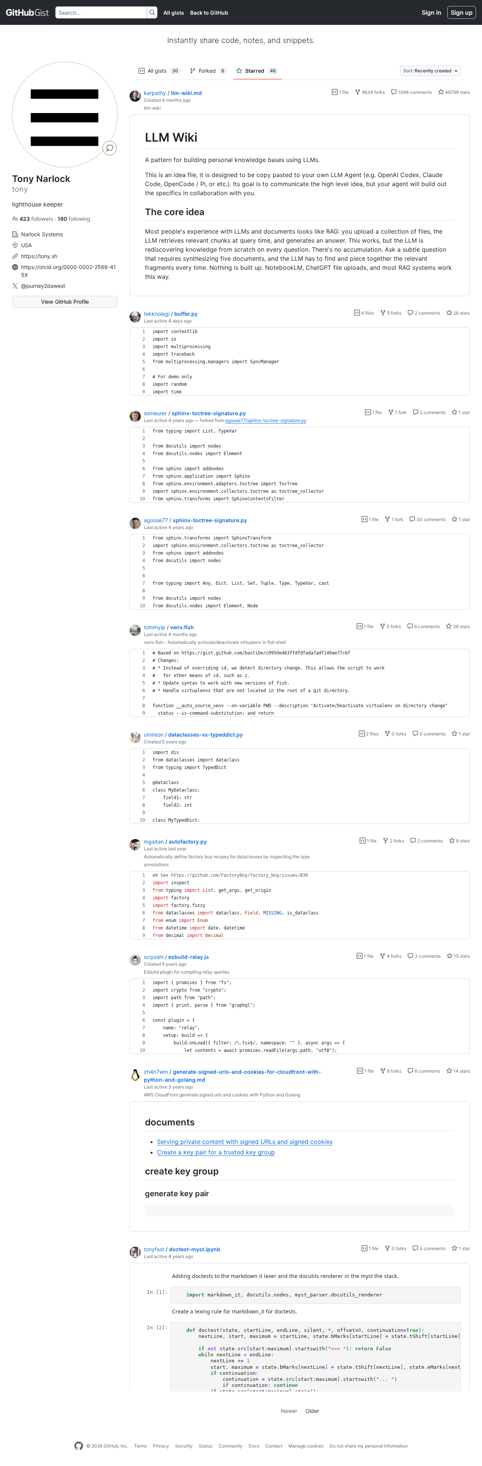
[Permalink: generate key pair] (139, 1194)
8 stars (462, 841)
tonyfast (154, 1249)
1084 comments (414, 92)
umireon (153, 734)
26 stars (461, 313)
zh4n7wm (156, 1072)
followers (37, 219)
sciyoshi (153, 957)
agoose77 (156, 520)
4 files (367, 313)
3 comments (427, 956)
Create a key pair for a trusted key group (216, 1152)
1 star (464, 412)
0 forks (398, 734)
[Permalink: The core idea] (139, 211)
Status (205, 1446)
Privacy (161, 1446)
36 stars (461, 626)
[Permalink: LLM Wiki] (139, 137)
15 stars (461, 956)
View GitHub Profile (65, 301)
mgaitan (154, 841)
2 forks (396, 841)
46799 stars (457, 92)
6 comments (426, 1071)
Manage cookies (305, 1446)
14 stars (461, 1071)
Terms (140, 1446)
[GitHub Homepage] (78, 1446)
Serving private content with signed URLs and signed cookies (245, 1141)
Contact (273, 1446)
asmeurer (155, 413)
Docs (254, 1446)
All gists (173, 12)
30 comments (430, 519)
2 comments (426, 313)
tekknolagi (156, 313)
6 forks (393, 1071)
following (74, 219)
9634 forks (373, 92)
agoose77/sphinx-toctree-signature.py (266, 420)
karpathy (155, 93)
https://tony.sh (39, 256)
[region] (300, 205)
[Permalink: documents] (139, 1122)
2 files (371, 734)
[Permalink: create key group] (139, 1171)
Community (230, 1446)
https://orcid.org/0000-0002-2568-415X (68, 271)
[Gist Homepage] (27, 12)
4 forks (393, 956)
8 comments (426, 626)
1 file (343, 92)
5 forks (393, 313)
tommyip (154, 627)
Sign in (431, 12)
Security (184, 1446)
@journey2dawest (43, 286)
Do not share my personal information (368, 1446)
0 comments (431, 734)
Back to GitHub (209, 12)
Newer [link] (289, 1411)
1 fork (400, 412)
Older (312, 1411)
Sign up (462, 12)
